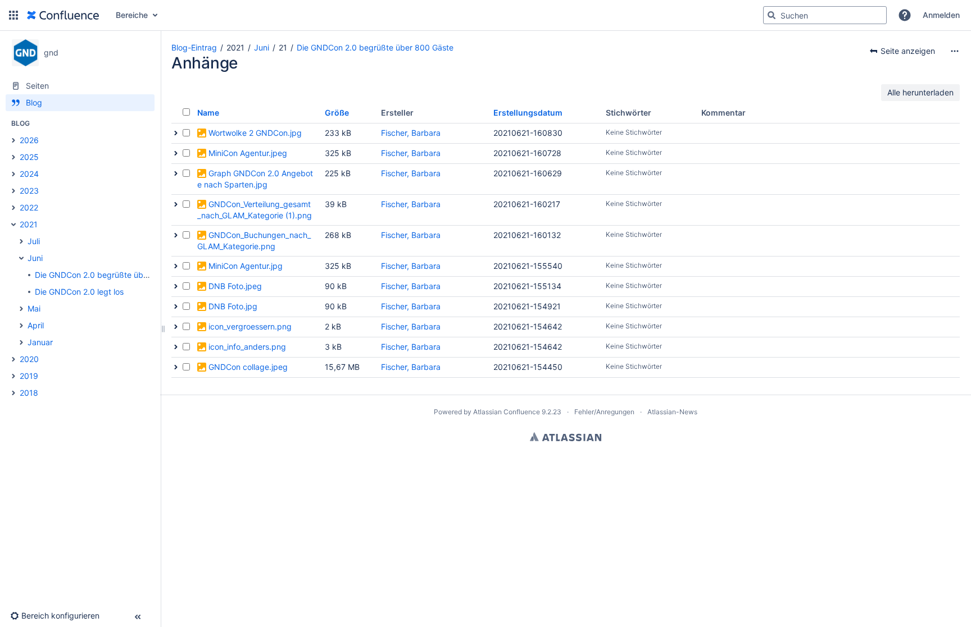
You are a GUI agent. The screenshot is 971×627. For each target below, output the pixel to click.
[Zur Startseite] (63, 15)
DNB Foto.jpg (232, 306)
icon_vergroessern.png (250, 326)
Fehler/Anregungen (604, 412)
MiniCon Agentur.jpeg (247, 153)
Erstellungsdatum (527, 112)
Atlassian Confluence (506, 412)
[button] (13, 15)
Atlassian (565, 436)
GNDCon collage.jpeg (248, 367)
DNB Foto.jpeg (235, 286)
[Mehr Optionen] (954, 51)
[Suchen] (771, 15)
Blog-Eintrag (194, 47)
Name (208, 112)
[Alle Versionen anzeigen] (175, 133)
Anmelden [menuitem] (941, 15)
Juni (261, 47)
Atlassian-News (672, 412)
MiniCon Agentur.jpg (245, 266)
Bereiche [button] (132, 15)
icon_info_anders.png (247, 346)
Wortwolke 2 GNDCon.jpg (255, 133)
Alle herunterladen (920, 92)
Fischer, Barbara (411, 133)
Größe (337, 112)
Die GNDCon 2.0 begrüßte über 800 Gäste (375, 47)
